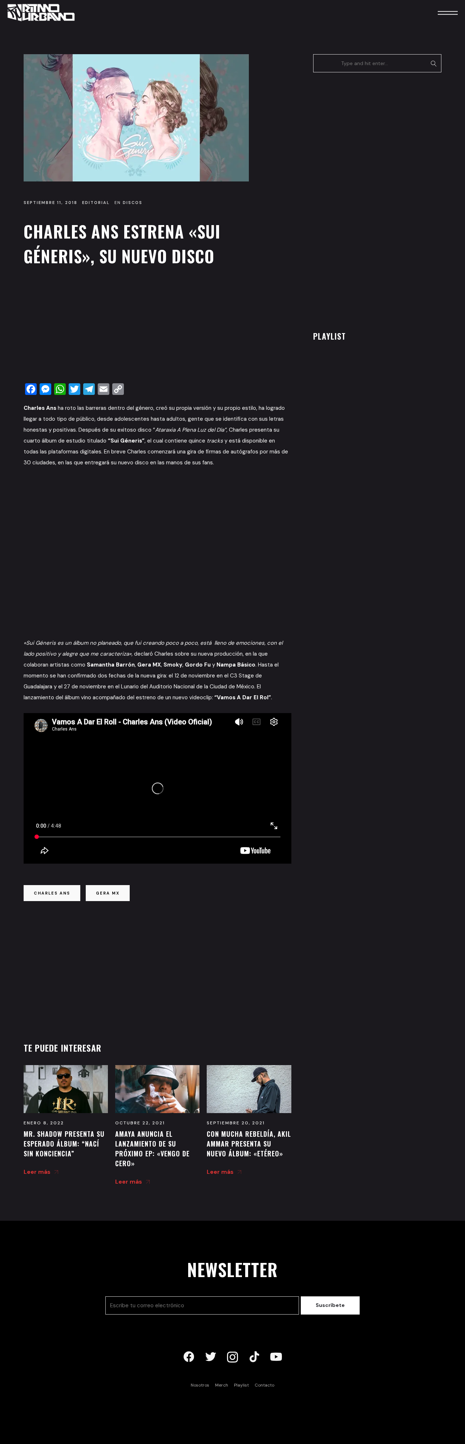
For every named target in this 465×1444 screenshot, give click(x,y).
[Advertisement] (157, 326)
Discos (132, 202)
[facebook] (189, 1357)
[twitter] (211, 1357)
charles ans (52, 893)
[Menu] (438, 12)
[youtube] (276, 1357)
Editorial (96, 202)
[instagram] (232, 1357)
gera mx (108, 893)
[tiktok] (254, 1357)
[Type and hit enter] (433, 63)
